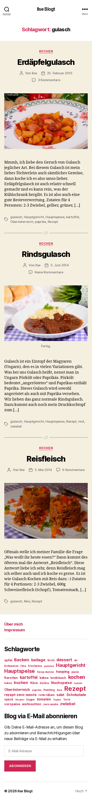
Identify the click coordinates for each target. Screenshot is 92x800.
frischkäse (35, 665)
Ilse (34, 73)
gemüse (49, 665)
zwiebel (16, 426)
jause (75, 671)
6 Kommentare (73, 470)
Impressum (14, 630)
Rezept (53, 222)
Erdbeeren (11, 665)
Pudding (49, 689)
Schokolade (76, 695)
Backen (21, 659)
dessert (64, 659)
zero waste (50, 704)
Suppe (30, 699)
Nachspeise (61, 683)
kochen (76, 677)
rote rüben (46, 695)
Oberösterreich (21, 222)
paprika (40, 222)
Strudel (19, 699)
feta (23, 665)
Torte (66, 699)
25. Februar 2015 (60, 73)
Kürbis (44, 683)
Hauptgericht (34, 217)
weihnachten (31, 704)
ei (75, 660)
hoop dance (45, 671)
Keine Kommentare (49, 272)
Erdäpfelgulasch (46, 62)
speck (8, 699)
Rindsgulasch (46, 254)
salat (60, 695)
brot (50, 660)
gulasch (16, 217)
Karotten (11, 677)
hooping (62, 672)
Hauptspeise (55, 217)
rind (81, 421)
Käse (34, 683)
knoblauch (58, 677)
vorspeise (12, 704)
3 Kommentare (49, 80)
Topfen (57, 699)
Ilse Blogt (46, 9)
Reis (27, 601)
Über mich (13, 624)
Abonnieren (20, 766)
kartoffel (72, 217)
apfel (8, 660)
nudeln (78, 683)
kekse (44, 677)
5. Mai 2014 (43, 470)
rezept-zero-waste (20, 695)
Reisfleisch (46, 458)
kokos (8, 683)
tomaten (44, 699)
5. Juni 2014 (59, 265)
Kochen (46, 51)
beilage (38, 659)
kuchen (21, 682)
